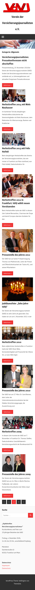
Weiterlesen (7, 85)
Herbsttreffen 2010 (11, 342)
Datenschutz (6, 568)
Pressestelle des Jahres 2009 (16, 474)
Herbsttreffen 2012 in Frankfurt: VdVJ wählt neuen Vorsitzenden (16, 203)
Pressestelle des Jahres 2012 (16, 254)
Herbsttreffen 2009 (11, 431)
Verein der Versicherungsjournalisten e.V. (17, 23)
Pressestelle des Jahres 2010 (16, 390)
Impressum (6, 565)
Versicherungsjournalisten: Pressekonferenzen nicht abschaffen (15, 60)
